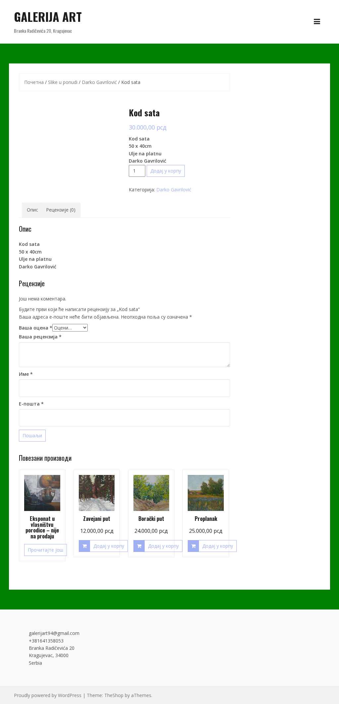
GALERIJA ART (48, 16)
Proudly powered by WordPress (47, 695)
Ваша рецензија (40, 336)
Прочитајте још (45, 550)
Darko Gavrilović (99, 82)
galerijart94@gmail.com (54, 633)
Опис (32, 210)
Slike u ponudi (62, 82)
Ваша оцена (35, 328)
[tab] (32, 210)
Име (26, 374)
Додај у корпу (165, 171)
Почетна (34, 82)
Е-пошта (31, 404)
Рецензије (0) (60, 210)
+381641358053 (46, 641)
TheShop (113, 695)
